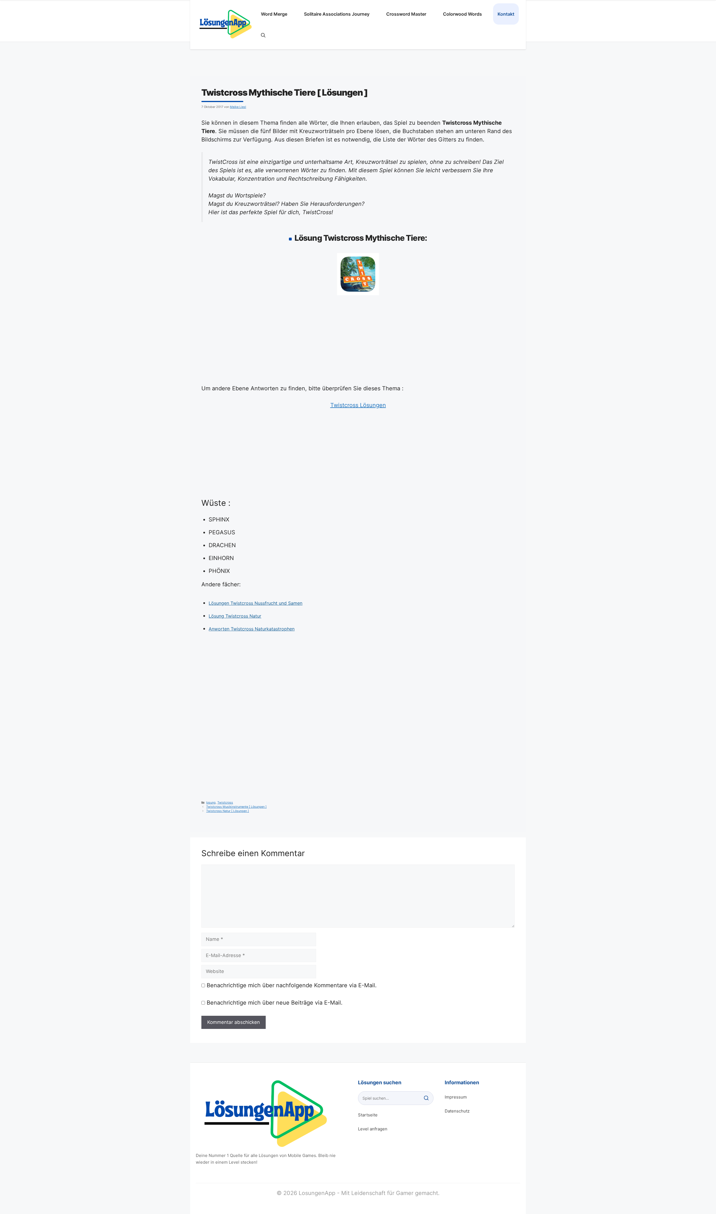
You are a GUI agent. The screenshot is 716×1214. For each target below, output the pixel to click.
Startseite (368, 1115)
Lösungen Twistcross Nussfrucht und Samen (255, 603)
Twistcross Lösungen (358, 405)
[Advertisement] (358, 343)
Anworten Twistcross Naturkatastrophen (252, 629)
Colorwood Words (462, 14)
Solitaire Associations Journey (336, 14)
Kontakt (506, 14)
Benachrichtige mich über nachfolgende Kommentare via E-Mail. (292, 985)
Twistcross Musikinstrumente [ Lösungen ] (236, 807)
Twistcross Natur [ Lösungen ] (227, 811)
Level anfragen (372, 1129)
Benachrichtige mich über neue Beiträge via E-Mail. (275, 1002)
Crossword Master (406, 14)
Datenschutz (457, 1111)
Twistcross (225, 802)
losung (211, 802)
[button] (263, 35)
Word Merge (274, 14)
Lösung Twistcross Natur (235, 616)
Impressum (456, 1097)
